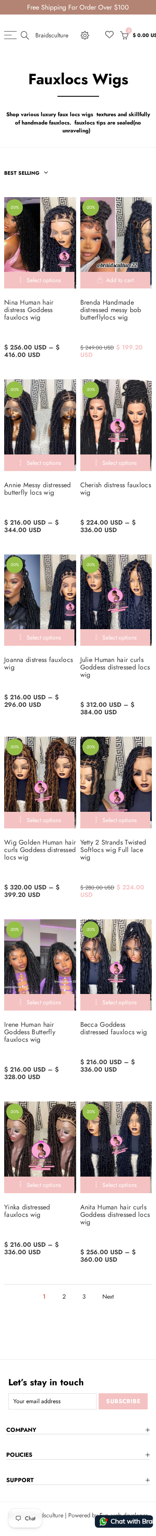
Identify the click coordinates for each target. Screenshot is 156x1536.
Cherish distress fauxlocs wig (115, 488)
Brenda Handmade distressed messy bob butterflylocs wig (110, 310)
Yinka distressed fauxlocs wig (27, 1211)
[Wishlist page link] (109, 34)
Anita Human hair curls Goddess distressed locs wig (115, 1215)
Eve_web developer (123, 1515)
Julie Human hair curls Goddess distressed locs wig (115, 667)
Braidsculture (51, 35)
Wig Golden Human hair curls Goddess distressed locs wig (40, 850)
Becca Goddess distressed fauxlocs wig (113, 1028)
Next (108, 1296)
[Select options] (39, 280)
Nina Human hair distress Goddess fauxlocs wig (29, 310)
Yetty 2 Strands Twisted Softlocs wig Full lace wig (113, 850)
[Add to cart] (115, 280)
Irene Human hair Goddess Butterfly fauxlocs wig (29, 1032)
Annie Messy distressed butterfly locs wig (37, 488)
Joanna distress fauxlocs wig (38, 663)
